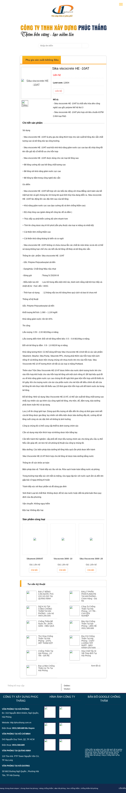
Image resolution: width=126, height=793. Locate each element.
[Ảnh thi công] (65, 728)
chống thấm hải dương (92, 755)
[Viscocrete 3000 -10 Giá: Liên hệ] (63, 553)
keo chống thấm (73, 788)
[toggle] (120, 4)
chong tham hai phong (29, 788)
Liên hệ (58, 91)
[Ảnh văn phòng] (50, 712)
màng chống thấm (46, 788)
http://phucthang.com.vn (20, 722)
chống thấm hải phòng (89, 788)
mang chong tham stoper (9, 788)
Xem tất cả (95, 666)
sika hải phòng (60, 788)
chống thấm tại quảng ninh (94, 749)
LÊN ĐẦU (122, 788)
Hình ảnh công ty (62, 696)
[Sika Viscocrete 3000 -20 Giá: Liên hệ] (91, 553)
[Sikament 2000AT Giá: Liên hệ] (34, 553)
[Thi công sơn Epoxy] (50, 744)
